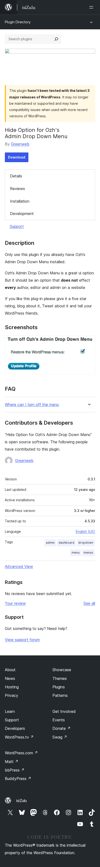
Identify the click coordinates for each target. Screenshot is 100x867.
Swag (59, 737)
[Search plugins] (56, 39)
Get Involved (64, 711)
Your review (15, 603)
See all (89, 603)
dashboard (66, 542)
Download (16, 157)
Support (17, 226)
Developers (15, 728)
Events (58, 719)
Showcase (61, 669)
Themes (59, 678)
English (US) (85, 531)
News (10, 678)
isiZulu (21, 800)
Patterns (60, 695)
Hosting (12, 686)
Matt (11, 761)
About (10, 669)
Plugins (58, 686)
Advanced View (19, 566)
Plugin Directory (18, 22)
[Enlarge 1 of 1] (88, 342)
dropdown (85, 542)
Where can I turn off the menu (32, 404)
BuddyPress (18, 778)
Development (22, 213)
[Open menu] (92, 7)
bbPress (15, 770)
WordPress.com (21, 752)
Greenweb (20, 144)
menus (88, 552)
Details (16, 176)
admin (50, 542)
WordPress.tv (19, 737)
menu (76, 552)
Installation (19, 201)
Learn (10, 711)
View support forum (22, 639)
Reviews (17, 188)
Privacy (11, 695)
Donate (61, 728)
